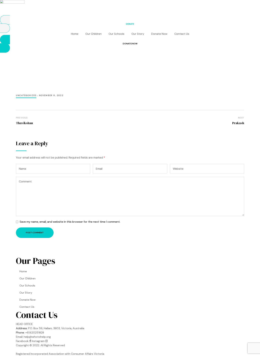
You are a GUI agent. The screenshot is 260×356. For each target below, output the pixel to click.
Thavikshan (24, 123)
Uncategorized (26, 95)
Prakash (238, 123)
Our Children (93, 34)
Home (74, 34)
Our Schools (116, 34)
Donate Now (159, 34)
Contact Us (181, 34)
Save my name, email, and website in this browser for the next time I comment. (70, 222)
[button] (130, 24)
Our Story (137, 34)
